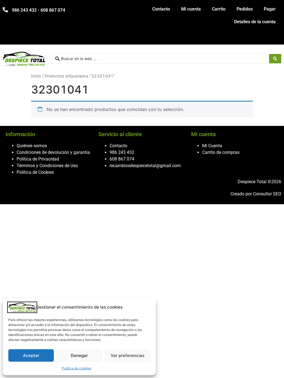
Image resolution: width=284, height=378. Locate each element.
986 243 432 (122, 152)
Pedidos (245, 9)
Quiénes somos (32, 145)
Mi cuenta (191, 9)
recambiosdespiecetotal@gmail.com (145, 165)
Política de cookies (76, 368)
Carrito (218, 9)
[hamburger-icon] (275, 38)
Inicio (36, 76)
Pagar (270, 9)
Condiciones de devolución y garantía (53, 152)
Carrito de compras (220, 152)
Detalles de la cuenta (255, 21)
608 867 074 (122, 159)
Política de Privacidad (38, 159)
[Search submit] (275, 58)
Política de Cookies (35, 172)
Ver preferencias (127, 355)
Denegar (79, 355)
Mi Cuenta (212, 145)
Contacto (161, 9)
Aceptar (31, 355)
